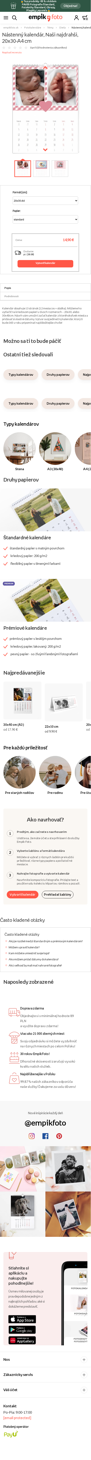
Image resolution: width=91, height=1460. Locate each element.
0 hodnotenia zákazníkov (52, 47)
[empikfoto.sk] (45, 18)
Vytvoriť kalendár (22, 894)
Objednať (70, 5)
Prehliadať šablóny (57, 894)
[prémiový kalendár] (45, 599)
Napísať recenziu (12, 52)
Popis (7, 288)
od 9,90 (51, 731)
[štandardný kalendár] (45, 509)
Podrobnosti (11, 296)
